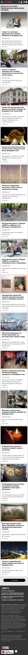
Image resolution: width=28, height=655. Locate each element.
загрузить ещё (14, 580)
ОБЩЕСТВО (5, 161)
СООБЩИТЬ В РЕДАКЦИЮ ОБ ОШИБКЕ (12, 600)
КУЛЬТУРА (5, 46)
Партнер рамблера (14, 647)
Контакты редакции (7, 591)
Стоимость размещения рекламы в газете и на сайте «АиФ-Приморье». (12, 593)
